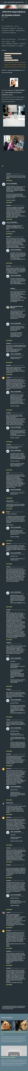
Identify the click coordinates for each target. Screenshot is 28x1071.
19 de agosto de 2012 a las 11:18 (17, 377)
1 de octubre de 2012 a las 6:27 (18, 817)
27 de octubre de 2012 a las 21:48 (18, 930)
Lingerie (8, 377)
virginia (8, 912)
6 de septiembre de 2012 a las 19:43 (18, 609)
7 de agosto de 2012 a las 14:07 (17, 236)
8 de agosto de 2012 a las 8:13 (17, 276)
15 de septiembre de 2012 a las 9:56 (18, 719)
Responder (9, 180)
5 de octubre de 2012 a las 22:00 (17, 864)
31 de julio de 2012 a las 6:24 (12, 184)
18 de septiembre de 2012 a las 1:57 (19, 768)
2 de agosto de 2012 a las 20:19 (17, 205)
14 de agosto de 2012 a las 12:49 (17, 343)
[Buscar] (26, 2)
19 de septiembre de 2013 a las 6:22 (18, 968)
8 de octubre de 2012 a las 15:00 (17, 787)
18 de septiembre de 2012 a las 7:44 (14, 804)
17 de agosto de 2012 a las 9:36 (17, 365)
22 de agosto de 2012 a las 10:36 (16, 472)
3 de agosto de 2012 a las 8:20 (13, 223)
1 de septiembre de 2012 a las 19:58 (19, 543)
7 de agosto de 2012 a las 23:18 (17, 266)
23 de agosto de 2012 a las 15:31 (17, 428)
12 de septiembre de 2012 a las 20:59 (14, 690)
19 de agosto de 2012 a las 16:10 (17, 392)
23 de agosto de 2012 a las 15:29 (17, 490)
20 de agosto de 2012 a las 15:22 (17, 412)
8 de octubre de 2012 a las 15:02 (17, 896)
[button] (2, 20)
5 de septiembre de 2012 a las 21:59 (18, 566)
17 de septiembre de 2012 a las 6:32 (18, 754)
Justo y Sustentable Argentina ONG (14, 2)
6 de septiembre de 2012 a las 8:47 (17, 593)
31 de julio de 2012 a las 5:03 (17, 173)
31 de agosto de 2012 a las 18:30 (16, 511)
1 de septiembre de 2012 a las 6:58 (17, 528)
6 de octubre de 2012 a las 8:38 (17, 880)
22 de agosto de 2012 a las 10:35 (17, 444)
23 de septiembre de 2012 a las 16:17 (18, 324)
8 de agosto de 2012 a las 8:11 (17, 250)
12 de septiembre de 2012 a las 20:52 (14, 643)
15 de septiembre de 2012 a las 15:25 (18, 701)
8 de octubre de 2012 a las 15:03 (17, 832)
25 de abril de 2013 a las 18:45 (17, 951)
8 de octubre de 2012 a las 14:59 (17, 729)
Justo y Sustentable (11, 183)
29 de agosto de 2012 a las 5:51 (13, 502)
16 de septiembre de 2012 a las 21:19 (18, 289)
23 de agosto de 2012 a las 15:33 (17, 451)
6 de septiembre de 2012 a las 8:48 (17, 554)
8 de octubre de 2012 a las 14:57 (17, 659)
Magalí (8, 511)
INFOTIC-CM (9, 802)
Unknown (8, 543)
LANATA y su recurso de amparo (8, 1057)
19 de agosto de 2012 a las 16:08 (17, 355)
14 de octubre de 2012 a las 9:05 (17, 912)
